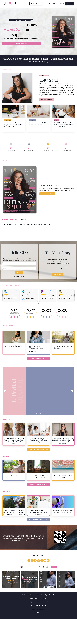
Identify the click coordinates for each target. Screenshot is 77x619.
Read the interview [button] (46, 99)
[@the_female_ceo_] (22, 567)
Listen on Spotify (17, 540)
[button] (2, 295)
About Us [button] (69, 4)
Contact (45, 598)
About (23, 595)
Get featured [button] (58, 274)
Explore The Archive (50, 595)
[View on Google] (5, 291)
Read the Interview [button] (20, 408)
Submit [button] (19, 272)
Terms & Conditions (38, 602)
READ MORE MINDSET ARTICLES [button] (38, 484)
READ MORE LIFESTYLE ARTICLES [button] (38, 519)
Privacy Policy (28, 602)
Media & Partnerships (35, 598)
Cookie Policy (48, 602)
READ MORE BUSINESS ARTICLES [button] (38, 449)
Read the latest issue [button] (21, 43)
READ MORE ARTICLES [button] (38, 358)
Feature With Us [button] (35, 4)
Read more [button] (6, 300)
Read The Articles (39, 595)
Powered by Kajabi (38, 615)
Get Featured (29, 595)
